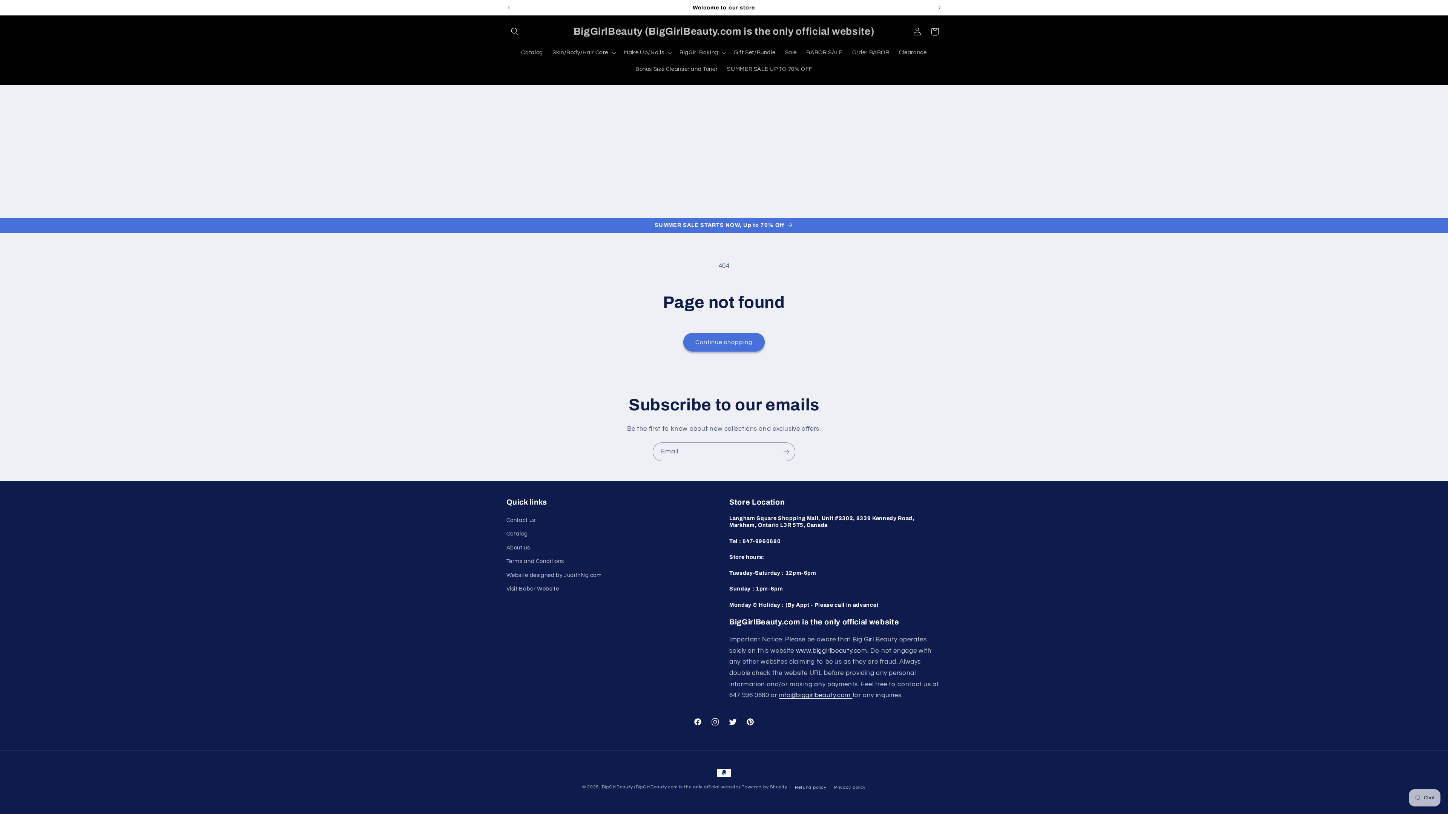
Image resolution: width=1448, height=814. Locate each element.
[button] (515, 31)
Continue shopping (724, 342)
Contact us (520, 520)
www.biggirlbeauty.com (831, 650)
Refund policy (811, 787)
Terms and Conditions (535, 561)
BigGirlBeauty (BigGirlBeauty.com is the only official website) (671, 787)
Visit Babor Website (532, 589)
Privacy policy (850, 787)
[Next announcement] (939, 7)
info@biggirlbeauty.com (816, 695)
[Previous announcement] (508, 7)
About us (518, 548)
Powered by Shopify (764, 787)
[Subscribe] (786, 451)
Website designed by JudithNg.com (554, 575)
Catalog (517, 534)
